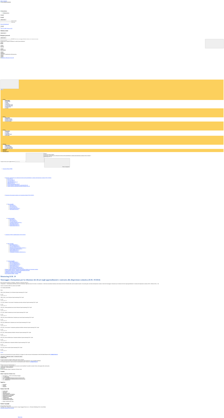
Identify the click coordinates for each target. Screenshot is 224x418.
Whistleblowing (6, 397)
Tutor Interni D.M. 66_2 (14, 223)
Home (45, 153)
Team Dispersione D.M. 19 (12, 181)
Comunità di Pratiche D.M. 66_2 (16, 222)
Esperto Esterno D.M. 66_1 (15, 208)
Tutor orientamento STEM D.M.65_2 (17, 268)
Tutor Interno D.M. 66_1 (14, 209)
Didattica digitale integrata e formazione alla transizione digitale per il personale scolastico (21, 269)
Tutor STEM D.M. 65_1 (14, 250)
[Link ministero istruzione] (5, 2)
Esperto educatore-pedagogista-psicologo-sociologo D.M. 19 (18, 186)
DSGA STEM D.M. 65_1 (14, 245)
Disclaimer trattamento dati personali (7, 408)
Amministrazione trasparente (8, 399)
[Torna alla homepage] (7, 57)
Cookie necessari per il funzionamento (7, 364)
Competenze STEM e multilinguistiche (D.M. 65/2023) (15, 234)
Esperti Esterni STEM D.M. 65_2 (16, 267)
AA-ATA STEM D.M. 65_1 (15, 246)
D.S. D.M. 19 (10, 178)
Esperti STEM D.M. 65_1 (14, 249)
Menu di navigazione (65, 166)
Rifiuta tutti (9, 356)
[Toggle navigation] (9, 84)
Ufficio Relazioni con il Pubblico (9, 394)
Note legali (5, 392)
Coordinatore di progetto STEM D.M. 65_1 (18, 251)
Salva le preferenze (9, 367)
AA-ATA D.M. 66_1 (14, 207)
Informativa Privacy (6, 393)
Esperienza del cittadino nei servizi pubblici (13, 272)
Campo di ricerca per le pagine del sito (7, 161)
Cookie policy (5, 391)
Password (13, 22)
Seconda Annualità (11, 218)
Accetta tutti (18, 356)
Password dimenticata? (4, 24)
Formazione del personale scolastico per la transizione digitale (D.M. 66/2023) (19, 195)
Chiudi (2, 45)
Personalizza (3, 356)
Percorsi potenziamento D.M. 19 (13, 184)
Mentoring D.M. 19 (11, 183)
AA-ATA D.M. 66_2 (14, 221)
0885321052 (6, 376)
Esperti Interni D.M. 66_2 (14, 224)
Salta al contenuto (3, 0)
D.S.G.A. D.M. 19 (10, 179)
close (2, 89)
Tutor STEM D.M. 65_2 (14, 266)
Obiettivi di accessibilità (7, 396)
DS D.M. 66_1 (12, 205)
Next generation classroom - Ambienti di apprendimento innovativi (17, 270)
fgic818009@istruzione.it (14, 377)
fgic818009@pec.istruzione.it (15, 378)
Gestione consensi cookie (7, 398)
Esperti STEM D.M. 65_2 (14, 265)
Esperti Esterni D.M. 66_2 (14, 225)
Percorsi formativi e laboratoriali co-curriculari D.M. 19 (17, 185)
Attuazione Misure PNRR (49, 154)
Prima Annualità (10, 204)
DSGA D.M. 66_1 (13, 206)
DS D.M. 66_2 (12, 219)
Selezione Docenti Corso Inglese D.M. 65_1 (18, 247)
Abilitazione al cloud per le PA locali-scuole (13, 271)
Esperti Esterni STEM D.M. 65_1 (16, 248)
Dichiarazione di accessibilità (8, 395)
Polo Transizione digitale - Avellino (11, 273)
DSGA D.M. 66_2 (13, 220)
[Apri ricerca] (214, 43)
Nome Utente (13, 20)
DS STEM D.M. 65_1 (14, 244)
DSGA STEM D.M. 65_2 (14, 263)
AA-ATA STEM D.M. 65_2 (15, 264)
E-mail (12, 38)
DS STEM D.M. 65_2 (14, 262)
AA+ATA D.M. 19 (11, 180)
